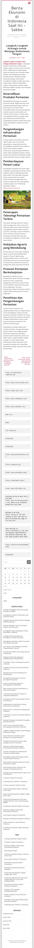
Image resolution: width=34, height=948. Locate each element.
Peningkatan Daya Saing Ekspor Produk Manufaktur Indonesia (15, 631)
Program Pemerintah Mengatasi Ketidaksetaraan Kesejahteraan (13, 658)
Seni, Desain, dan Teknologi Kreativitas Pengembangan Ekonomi (15, 647)
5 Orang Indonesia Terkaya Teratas (14, 785)
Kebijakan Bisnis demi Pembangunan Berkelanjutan (15, 673)
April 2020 (6, 928)
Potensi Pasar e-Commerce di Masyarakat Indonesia (16, 710)
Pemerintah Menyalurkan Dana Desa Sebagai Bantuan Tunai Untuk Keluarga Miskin (15, 800)
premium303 (9, 438)
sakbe (23, 57)
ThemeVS (21, 942)
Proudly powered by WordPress (17, 941)
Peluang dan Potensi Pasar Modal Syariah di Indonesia (16, 652)
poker (7, 422)
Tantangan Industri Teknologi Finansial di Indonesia (16, 663)
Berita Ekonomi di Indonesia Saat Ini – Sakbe (17, 18)
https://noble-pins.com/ (14, 390)
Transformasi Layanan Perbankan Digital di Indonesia (17, 715)
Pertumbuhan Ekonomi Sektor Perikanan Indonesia (16, 828)
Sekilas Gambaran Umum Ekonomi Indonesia (14, 823)
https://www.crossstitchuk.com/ (17, 382)
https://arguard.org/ (13, 464)
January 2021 (7, 921)
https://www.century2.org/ (11, 188)
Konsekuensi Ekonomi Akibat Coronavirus (16, 806)
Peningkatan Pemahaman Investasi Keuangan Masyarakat (14, 679)
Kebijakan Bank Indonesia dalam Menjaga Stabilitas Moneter (16, 621)
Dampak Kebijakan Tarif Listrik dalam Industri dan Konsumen (15, 626)
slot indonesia (11, 430)
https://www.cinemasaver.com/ (16, 398)
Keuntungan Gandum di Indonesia (14, 815)
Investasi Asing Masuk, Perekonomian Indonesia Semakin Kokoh (15, 752)
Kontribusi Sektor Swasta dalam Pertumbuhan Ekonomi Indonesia (13, 747)
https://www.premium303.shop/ (16, 472)
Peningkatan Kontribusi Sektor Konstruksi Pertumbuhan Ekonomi (16, 642)
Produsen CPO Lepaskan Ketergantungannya (12, 890)
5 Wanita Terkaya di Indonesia (12, 778)
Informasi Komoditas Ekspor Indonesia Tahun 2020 (15, 789)
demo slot (9, 414)
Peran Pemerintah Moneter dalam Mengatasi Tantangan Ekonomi (14, 736)
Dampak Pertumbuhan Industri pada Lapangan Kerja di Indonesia (15, 742)
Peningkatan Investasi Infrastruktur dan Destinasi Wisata (15, 616)
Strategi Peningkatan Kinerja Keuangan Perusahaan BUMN (15, 610)
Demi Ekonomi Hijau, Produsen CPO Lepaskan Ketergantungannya (14, 768)
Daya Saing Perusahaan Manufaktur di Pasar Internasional (15, 689)
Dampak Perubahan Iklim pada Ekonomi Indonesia (16, 668)
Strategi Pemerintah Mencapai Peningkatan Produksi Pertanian (13, 637)
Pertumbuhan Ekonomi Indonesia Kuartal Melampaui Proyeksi (16, 763)
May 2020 (6, 924)
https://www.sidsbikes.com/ (15, 406)
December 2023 (8, 914)
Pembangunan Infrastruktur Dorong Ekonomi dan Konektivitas (14, 705)
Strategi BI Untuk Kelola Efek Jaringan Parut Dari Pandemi (17, 773)
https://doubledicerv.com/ (15, 530)
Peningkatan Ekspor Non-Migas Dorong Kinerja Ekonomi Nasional (15, 757)
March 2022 (7, 917)
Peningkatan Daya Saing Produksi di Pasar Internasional (16, 700)
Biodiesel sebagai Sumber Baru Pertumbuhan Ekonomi (13, 810)
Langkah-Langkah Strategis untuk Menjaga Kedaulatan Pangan (16, 731)
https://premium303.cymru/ (15, 480)
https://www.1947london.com (15, 488)
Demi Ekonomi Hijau (10, 851)
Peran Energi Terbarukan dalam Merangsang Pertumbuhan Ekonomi (14, 726)
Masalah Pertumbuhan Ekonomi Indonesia (16, 819)
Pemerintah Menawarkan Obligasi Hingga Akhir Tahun (16, 795)
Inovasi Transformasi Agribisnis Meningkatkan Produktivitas (13, 684)
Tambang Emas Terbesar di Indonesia (15, 781)
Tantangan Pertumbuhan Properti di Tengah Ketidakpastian (14, 694)
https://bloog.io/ (12, 514)
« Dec (5, 593)
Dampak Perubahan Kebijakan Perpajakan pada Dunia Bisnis (16, 721)
